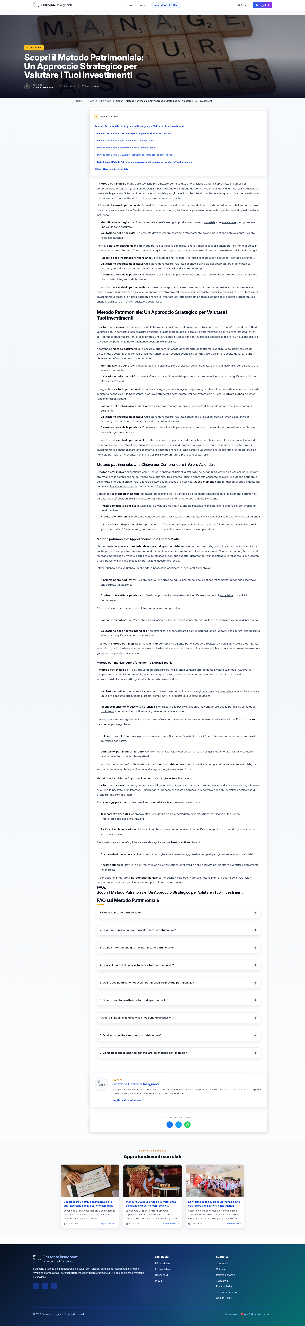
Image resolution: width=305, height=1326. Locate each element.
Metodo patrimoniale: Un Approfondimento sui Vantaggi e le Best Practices (136, 155)
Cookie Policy (224, 1297)
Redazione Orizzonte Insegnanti (135, 1084)
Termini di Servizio (226, 1292)
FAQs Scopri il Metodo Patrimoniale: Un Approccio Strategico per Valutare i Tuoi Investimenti (145, 162)
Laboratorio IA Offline (166, 5)
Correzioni (222, 1280)
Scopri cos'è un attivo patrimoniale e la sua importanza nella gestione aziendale (88, 1203)
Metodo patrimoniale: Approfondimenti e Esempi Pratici (126, 140)
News (130, 5)
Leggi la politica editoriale (126, 1100)
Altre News (34, 47)
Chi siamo (221, 1269)
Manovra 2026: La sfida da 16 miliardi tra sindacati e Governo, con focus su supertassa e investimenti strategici (151, 1205)
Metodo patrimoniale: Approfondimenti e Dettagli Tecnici (126, 147)
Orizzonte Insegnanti (42, 87)
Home (79, 101)
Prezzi (142, 5)
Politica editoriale (225, 1274)
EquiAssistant (163, 1269)
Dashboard (161, 1274)
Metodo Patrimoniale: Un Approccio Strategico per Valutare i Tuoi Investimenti (139, 126)
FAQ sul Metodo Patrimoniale (111, 169)
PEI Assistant (162, 1263)
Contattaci (222, 1263)
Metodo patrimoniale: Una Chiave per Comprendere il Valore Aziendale (134, 133)
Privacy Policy (224, 1286)
